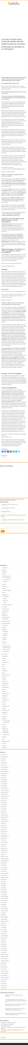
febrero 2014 (3, 831)
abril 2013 (3, 840)
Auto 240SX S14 (6, 579)
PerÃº (3, 702)
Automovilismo (5, 576)
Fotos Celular (4, 646)
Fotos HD (4, 654)
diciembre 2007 (4, 908)
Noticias (3, 691)
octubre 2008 (3, 900)
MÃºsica (3, 677)
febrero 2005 (3, 950)
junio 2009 (3, 883)
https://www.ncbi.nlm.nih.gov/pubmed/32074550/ (11, 263)
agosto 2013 (3, 837)
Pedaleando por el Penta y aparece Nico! (9, 504)
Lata (3, 664)
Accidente (4, 567)
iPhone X (4, 651)
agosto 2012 (3, 844)
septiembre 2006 (4, 921)
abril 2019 (3, 806)
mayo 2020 (3, 779)
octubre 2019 (3, 794)
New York (5, 600)
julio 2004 (3, 964)
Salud (3, 718)
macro (4, 643)
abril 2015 (3, 823)
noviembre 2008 (4, 898)
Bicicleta (3, 586)
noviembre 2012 (4, 842)
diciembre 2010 (4, 856)
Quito (4, 602)
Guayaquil (5, 596)
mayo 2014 (3, 829)
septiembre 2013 (4, 835)
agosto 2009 (3, 879)
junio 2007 (3, 912)
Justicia (3, 658)
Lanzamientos (4, 662)
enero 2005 (3, 952)
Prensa (3, 704)
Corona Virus (5, 720)
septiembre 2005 (4, 935)
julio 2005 (3, 939)
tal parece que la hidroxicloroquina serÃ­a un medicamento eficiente (12, 259)
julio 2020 (3, 775)
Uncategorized (5, 741)
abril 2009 (3, 887)
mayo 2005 (3, 944)
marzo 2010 (3, 867)
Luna (3, 672)
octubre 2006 (3, 919)
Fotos (3, 641)
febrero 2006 (3, 931)
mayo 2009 (3, 885)
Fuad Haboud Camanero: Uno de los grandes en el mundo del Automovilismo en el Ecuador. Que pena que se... (16, 1001)
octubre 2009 (3, 875)
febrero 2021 (3, 763)
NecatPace (4, 685)
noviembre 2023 (4, 756)
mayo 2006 (3, 927)
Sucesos (3, 726)
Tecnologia (4, 730)
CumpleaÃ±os (4, 611)
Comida (3, 606)
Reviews (3, 716)
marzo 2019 (3, 808)
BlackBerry (5, 732)
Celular (3, 588)
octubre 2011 (3, 852)
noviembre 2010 (4, 858)
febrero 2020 (3, 785)
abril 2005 (3, 946)
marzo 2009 (3, 890)
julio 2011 (3, 854)
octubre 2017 (3, 819)
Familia (3, 637)
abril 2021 (3, 760)
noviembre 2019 (4, 792)
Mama (4, 639)
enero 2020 (3, 788)
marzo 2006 (3, 929)
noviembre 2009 (4, 873)
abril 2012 (3, 846)
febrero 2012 (3, 848)
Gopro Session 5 (6, 647)
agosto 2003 (3, 979)
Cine (3, 592)
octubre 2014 (3, 827)
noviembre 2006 (4, 917)
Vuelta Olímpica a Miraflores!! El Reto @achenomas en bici (13, 519)
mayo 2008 (3, 902)
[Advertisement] (14, 20)
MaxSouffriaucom (5, 674)
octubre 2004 (3, 958)
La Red (3, 660)
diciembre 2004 (4, 954)
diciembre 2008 (4, 896)
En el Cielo (4, 625)
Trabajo (3, 737)
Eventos (3, 629)
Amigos (3, 569)
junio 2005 (3, 942)
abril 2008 (3, 904)
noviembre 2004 (4, 956)
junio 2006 (3, 925)
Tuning (4, 581)
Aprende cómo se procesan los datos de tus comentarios (12, 500)
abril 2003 (3, 987)
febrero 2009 (3, 892)
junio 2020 (3, 777)
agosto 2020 (3, 773)
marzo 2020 (3, 783)
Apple (3, 574)
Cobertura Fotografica (6, 604)
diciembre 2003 (4, 971)
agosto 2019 (3, 798)
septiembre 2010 (4, 860)
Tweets (4, 714)
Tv (2, 739)
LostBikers (4, 670)
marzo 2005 (3, 948)
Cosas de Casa (5, 608)
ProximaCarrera (5, 706)
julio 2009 (3, 881)
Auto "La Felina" (6, 577)
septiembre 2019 (4, 796)
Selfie (3, 724)
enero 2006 (3, 933)
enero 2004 (3, 969)
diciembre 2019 (4, 790)
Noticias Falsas (5, 693)
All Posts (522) (3, 1031)
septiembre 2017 (4, 821)
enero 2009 (3, 894)
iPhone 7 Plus (5, 649)
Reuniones (4, 712)
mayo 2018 (3, 810)
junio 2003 (3, 983)
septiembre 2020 (4, 771)
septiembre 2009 (4, 877)
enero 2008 (3, 906)
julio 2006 (3, 923)
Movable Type (6, 734)
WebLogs (4, 747)
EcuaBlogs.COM (5, 621)
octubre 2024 (3, 754)
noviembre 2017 (4, 817)
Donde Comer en (5, 617)
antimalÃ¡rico (23, 342)
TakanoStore (4, 728)
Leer (3, 666)
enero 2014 (3, 833)
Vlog (3, 745)
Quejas (3, 708)
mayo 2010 (3, 865)
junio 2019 (3, 802)
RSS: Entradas (3, 1037)
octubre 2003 (3, 975)
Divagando (4, 615)
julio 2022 (3, 758)
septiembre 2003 (4, 977)
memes (3, 679)
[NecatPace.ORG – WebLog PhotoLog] (14, 3)
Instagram (4, 656)
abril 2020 (3, 781)
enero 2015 (3, 825)
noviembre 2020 (4, 767)
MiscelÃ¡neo (4, 683)
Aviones (3, 584)
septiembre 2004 (4, 960)
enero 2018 (3, 812)
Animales (4, 571)
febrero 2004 (3, 967)
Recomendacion (5, 710)
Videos (3, 743)
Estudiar (3, 627)
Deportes (4, 613)
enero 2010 (3, 871)
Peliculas (3, 697)
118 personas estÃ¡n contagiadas (11, 200)
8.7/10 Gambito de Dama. (6, 511)
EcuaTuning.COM (5, 623)
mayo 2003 (3, 985)
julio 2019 (3, 800)
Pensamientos (4, 699)
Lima (4, 598)
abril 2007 (3, 914)
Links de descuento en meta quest (8, 507)
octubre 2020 (3, 769)
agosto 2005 (3, 937)
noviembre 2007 (4, 910)
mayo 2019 (3, 804)
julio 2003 (3, 981)
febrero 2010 (3, 869)
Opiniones (4, 695)
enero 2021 (3, 765)
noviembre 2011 (4, 850)
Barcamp (5, 631)
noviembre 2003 (4, 973)
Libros (3, 668)
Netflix (3, 689)
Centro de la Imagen (6, 590)
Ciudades (4, 594)
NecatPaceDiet (5, 687)
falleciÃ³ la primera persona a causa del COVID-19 (12, 199)
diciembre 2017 (4, 815)
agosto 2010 (3, 862)
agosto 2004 (3, 962)
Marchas (4, 633)
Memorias (4, 681)
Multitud (4, 635)
